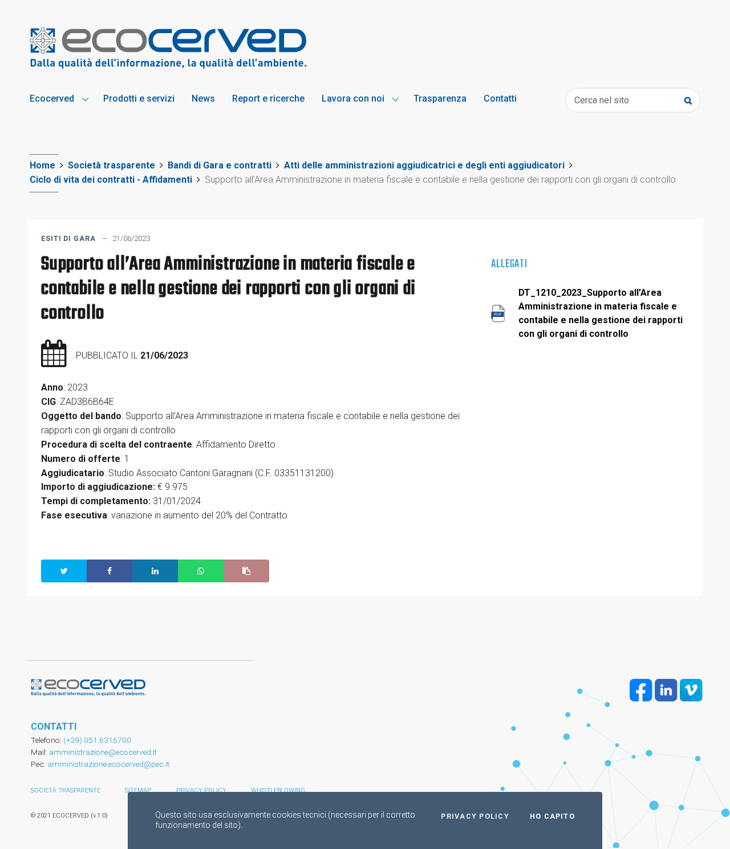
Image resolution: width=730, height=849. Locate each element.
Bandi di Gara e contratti (219, 165)
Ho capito (552, 816)
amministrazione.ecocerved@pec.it (108, 763)
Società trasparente (111, 165)
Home (42, 165)
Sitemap (138, 790)
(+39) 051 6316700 (96, 740)
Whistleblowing (278, 790)
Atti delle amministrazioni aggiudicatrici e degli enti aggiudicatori (424, 165)
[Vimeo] (691, 690)
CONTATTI (53, 726)
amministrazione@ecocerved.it (103, 752)
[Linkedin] (666, 690)
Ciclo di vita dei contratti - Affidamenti (111, 179)
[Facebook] (641, 690)
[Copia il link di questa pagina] (246, 571)
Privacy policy (201, 790)
